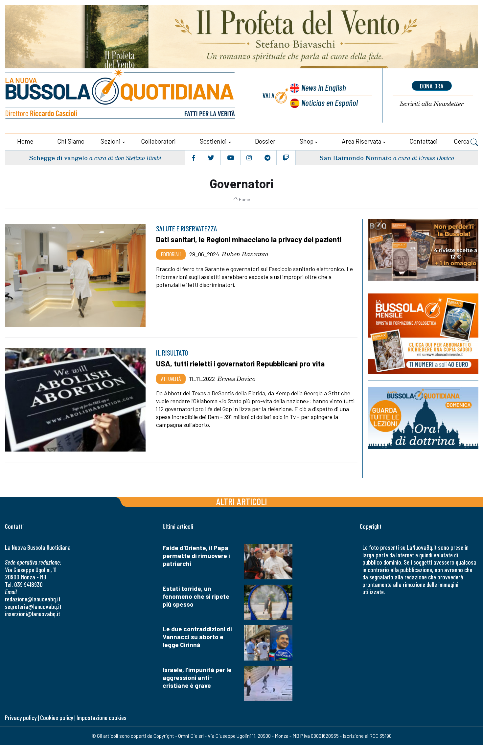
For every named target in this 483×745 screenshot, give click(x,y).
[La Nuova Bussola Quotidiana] (121, 95)
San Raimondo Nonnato (355, 157)
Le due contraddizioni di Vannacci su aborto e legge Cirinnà (197, 636)
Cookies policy (56, 717)
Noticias (329, 102)
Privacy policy (20, 717)
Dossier (265, 141)
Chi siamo (70, 141)
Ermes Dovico (237, 378)
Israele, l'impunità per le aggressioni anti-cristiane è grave (197, 677)
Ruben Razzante (245, 254)
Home (25, 141)
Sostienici (213, 141)
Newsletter (432, 103)
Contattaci (423, 141)
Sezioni (111, 141)
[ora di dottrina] (423, 418)
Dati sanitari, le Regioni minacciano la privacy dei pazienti (248, 239)
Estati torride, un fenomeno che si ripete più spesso (196, 596)
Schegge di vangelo (58, 157)
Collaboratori (158, 141)
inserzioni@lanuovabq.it (32, 613)
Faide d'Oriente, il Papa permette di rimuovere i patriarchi (196, 555)
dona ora (432, 86)
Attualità (171, 378)
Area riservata (361, 141)
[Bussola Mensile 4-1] (423, 250)
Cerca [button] (462, 141)
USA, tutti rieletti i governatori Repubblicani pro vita (240, 363)
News (323, 87)
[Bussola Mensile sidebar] (423, 333)
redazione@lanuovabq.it (32, 599)
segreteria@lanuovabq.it (33, 606)
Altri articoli (241, 501)
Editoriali (171, 254)
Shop (306, 141)
